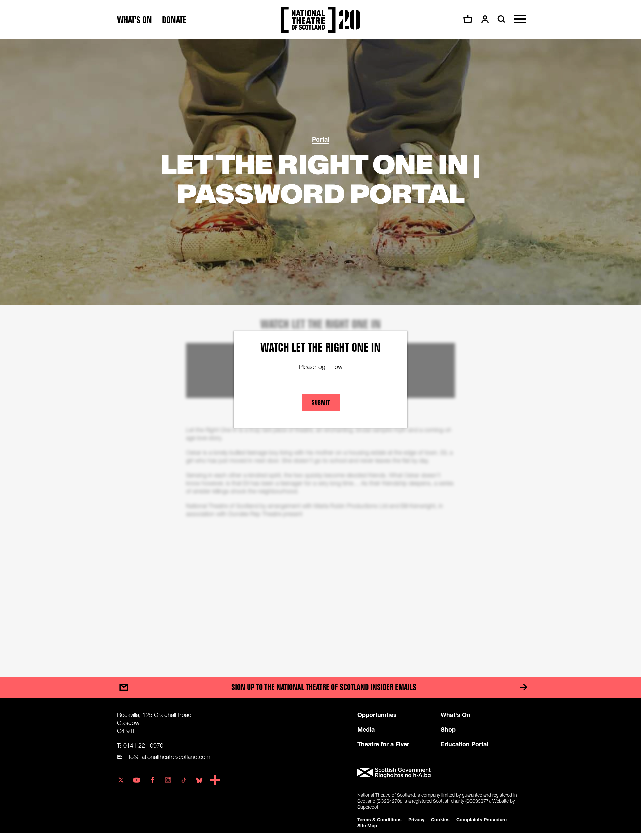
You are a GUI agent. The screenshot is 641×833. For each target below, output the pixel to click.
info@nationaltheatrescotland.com (163, 756)
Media (366, 729)
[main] (320, 351)
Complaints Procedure (481, 819)
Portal (320, 139)
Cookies (440, 819)
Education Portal (464, 744)
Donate (174, 19)
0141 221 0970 (140, 745)
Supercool (367, 807)
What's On (455, 714)
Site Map (367, 825)
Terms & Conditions (379, 819)
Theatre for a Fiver (383, 744)
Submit (321, 402)
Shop (448, 729)
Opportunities (377, 714)
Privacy (416, 819)
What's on (134, 19)
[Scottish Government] (440, 773)
